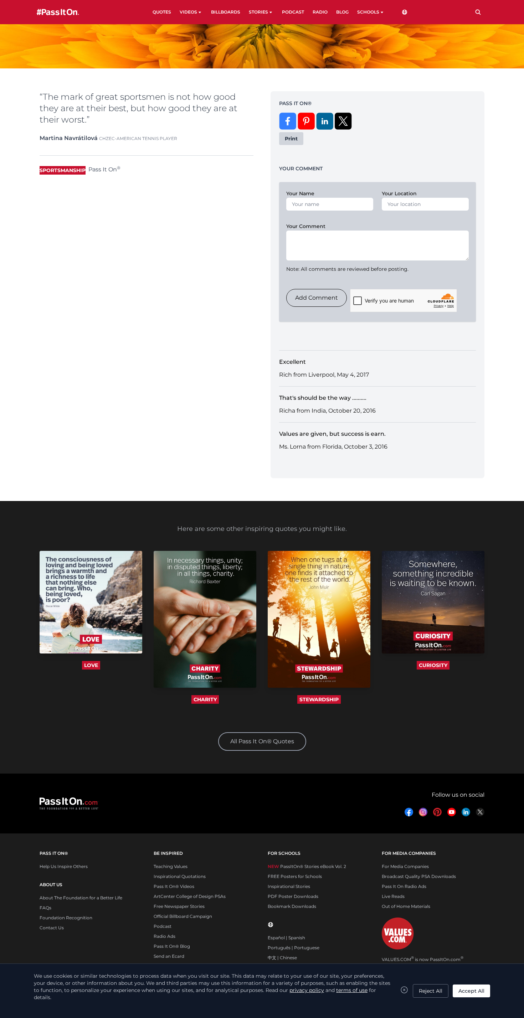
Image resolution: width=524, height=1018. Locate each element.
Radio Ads (164, 936)
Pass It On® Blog (172, 946)
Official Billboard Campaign (183, 916)
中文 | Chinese (282, 957)
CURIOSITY (433, 665)
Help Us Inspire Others (64, 866)
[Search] (478, 12)
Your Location (399, 193)
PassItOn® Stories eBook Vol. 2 (307, 866)
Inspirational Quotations (180, 876)
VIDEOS (188, 12)
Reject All (430, 991)
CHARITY (205, 699)
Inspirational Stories (289, 886)
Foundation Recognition (66, 917)
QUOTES (162, 12)
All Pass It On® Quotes (262, 741)
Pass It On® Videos (174, 886)
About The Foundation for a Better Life (81, 897)
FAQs (45, 907)
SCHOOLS (368, 12)
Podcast (162, 926)
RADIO (320, 12)
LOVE (91, 665)
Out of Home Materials (406, 906)
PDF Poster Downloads (293, 896)
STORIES (258, 12)
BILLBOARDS (225, 12)
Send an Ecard (169, 956)
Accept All (471, 991)
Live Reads (393, 896)
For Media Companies (405, 866)
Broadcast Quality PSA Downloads (419, 876)
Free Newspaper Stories (179, 906)
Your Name (300, 193)
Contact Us (52, 927)
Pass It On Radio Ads (404, 886)
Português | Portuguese (293, 947)
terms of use (352, 990)
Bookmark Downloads (292, 906)
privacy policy (306, 990)
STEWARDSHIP (319, 699)
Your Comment (305, 226)
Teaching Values (170, 866)
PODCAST (293, 12)
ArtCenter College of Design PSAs (190, 896)
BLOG (342, 12)
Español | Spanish (286, 937)
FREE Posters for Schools (295, 876)
